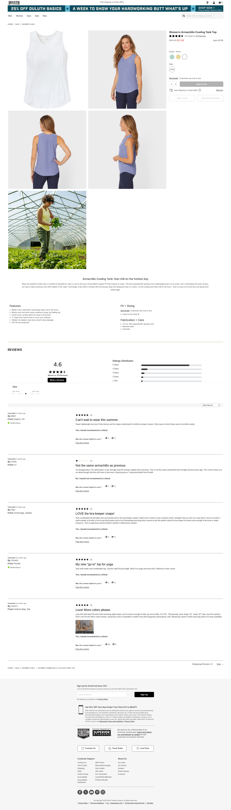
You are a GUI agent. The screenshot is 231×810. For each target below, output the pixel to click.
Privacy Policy (103, 699)
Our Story (121, 762)
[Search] (184, 15)
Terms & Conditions (97, 803)
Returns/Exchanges (103, 765)
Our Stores (122, 765)
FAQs (79, 771)
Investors (121, 774)
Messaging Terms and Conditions (111, 721)
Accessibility (82, 777)
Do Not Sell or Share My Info (134, 803)
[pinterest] (97, 792)
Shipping (80, 768)
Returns (219, 90)
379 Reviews (201, 36)
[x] (85, 792)
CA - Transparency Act (114, 803)
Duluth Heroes (123, 771)
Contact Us (81, 762)
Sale (17, 24)
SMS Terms (99, 762)
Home (10, 24)
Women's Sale (28, 24)
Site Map (150, 803)
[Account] (214, 2)
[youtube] (91, 792)
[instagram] (103, 792)
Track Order (82, 765)
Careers (121, 768)
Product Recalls (101, 780)
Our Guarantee (101, 774)
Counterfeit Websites (103, 777)
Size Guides (100, 768)
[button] (85, 627)
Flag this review (82, 443)
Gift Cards (99, 771)
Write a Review (57, 380)
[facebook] (79, 792)
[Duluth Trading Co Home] (14, 3)
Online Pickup (82, 774)
